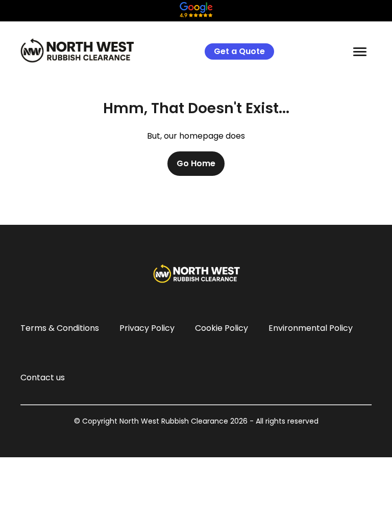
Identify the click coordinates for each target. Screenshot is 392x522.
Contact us (42, 377)
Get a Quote (239, 51)
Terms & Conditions (59, 328)
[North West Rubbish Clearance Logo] (77, 50)
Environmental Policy (310, 328)
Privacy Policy (147, 328)
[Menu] (359, 51)
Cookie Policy (221, 328)
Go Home (196, 163)
